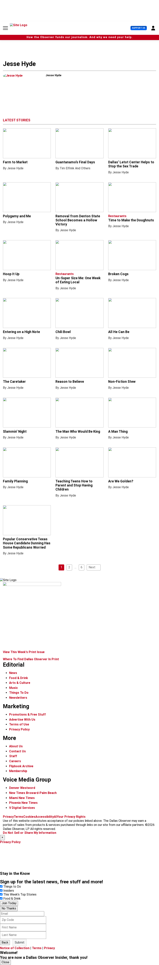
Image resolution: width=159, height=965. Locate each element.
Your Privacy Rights (71, 817)
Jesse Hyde (15, 168)
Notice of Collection (14, 948)
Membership (18, 771)
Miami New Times (22, 798)
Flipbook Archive (21, 766)
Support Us (138, 28)
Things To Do (19, 692)
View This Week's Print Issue (24, 652)
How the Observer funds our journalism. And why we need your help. (80, 37)
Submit (19, 942)
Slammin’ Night (15, 431)
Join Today (9, 903)
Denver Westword (22, 788)
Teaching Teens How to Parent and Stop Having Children (73, 485)
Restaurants (117, 216)
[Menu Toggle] (5, 28)
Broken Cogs (118, 274)
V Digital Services (22, 808)
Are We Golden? (120, 481)
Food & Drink (18, 678)
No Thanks (9, 908)
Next (92, 567)
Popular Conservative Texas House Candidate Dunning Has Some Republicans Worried (26, 543)
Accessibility (44, 817)
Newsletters (18, 698)
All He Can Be (118, 332)
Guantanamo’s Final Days (75, 162)
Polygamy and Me (17, 216)
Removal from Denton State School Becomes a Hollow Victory (77, 220)
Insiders (8, 890)
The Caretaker (14, 382)
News (13, 673)
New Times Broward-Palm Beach (33, 793)
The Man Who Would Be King (77, 431)
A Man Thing (118, 431)
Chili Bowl (63, 332)
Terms (18, 817)
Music (13, 688)
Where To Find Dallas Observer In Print (31, 659)
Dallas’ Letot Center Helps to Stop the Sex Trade (131, 164)
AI (55, 817)
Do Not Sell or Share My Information (29, 833)
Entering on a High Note (21, 332)
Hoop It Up (11, 274)
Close (5, 962)
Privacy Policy (19, 729)
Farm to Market (15, 162)
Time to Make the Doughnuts (131, 220)
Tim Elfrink (67, 168)
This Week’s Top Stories (19, 894)
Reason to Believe (69, 382)
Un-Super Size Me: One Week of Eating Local (77, 280)
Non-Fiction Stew (122, 382)
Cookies (29, 817)
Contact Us (17, 751)
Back (5, 942)
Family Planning (15, 481)
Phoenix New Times (23, 803)
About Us (16, 746)
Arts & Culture (19, 683)
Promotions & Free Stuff (27, 714)
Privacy (8, 817)
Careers (15, 761)
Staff (13, 756)
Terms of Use (19, 724)
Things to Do (12, 886)
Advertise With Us (22, 719)
